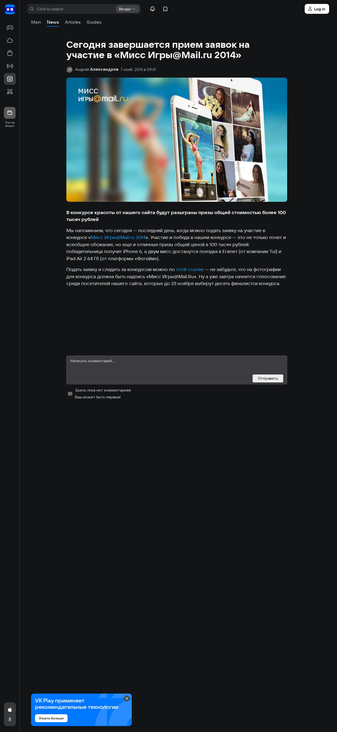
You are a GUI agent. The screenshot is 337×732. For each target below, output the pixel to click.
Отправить (268, 378)
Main (36, 22)
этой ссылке (190, 269)
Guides (94, 22)
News (53, 22)
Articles (73, 22)
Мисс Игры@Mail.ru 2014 (118, 237)
